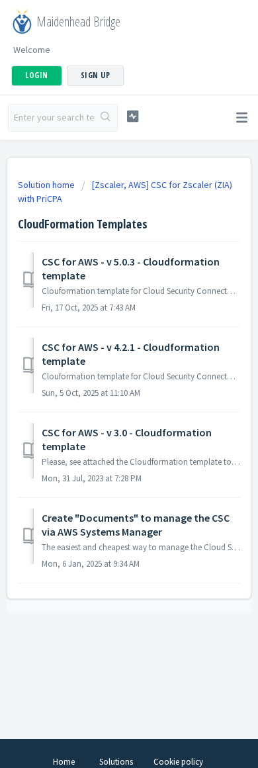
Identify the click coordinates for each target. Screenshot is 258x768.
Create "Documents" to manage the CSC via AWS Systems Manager (136, 524)
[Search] (106, 118)
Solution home (47, 185)
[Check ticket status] (132, 116)
